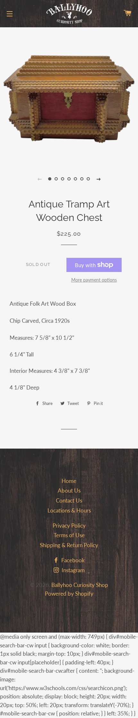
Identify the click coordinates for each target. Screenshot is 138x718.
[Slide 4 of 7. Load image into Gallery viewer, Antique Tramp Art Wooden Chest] (69, 179)
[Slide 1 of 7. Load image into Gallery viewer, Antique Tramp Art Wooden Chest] (50, 179)
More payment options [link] (94, 280)
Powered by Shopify (69, 593)
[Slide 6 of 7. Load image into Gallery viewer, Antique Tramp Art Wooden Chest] (82, 179)
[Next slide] (98, 179)
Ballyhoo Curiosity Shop (79, 585)
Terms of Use (69, 535)
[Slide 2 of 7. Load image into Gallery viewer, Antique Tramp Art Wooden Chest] (56, 179)
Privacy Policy (69, 525)
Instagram (72, 570)
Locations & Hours (69, 510)
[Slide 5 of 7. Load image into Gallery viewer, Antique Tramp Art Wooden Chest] (75, 179)
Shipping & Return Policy (69, 545)
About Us (69, 490)
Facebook (72, 560)
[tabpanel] (69, 95)
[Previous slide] (39, 179)
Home (69, 480)
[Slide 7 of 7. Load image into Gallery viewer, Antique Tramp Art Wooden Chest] (88, 179)
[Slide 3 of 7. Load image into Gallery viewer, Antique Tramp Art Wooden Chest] (62, 179)
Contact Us (69, 500)
